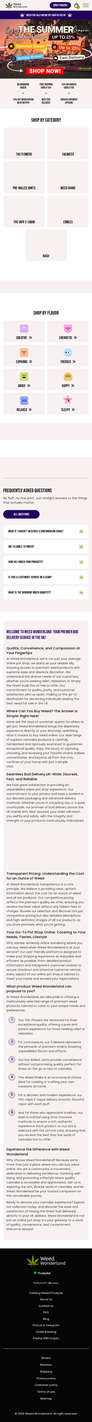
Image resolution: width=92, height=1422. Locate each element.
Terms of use (46, 1392)
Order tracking (60, 5)
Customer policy (46, 1385)
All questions (21, 514)
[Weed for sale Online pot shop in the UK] (46, 49)
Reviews (46, 1365)
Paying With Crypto (46, 1338)
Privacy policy (46, 1378)
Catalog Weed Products (46, 1293)
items (78, 6)
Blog (46, 1319)
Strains (46, 1358)
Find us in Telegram (46, 1325)
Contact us (46, 1306)
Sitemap (46, 1399)
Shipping (46, 1372)
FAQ (46, 1312)
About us (46, 1299)
